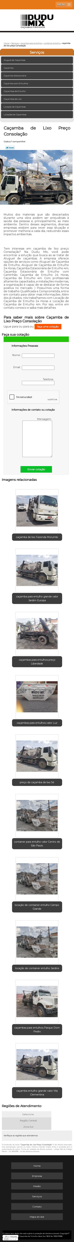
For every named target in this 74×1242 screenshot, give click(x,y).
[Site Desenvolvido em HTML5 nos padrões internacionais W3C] (10, 1239)
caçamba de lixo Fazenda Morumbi (37, 537)
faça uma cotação (48, 326)
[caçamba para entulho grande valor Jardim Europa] (37, 569)
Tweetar (10, 147)
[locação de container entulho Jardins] (37, 941)
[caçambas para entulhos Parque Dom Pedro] (37, 1000)
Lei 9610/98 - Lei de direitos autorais (24, 1151)
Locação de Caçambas (15, 106)
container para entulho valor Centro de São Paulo (37, 843)
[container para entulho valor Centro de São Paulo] (37, 814)
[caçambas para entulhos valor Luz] (37, 696)
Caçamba (8, 68)
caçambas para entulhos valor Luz (37, 722)
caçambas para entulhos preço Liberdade (37, 661)
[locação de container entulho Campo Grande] (37, 878)
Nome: (17, 355)
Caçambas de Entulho (15, 91)
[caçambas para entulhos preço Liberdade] (37, 632)
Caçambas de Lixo (13, 99)
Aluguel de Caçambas (14, 60)
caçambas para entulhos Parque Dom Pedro (37, 1029)
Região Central (28, 1120)
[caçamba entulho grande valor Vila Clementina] (37, 1063)
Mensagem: (44, 419)
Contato (37, 1206)
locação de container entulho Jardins (37, 968)
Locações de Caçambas (15, 114)
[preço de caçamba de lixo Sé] (37, 755)
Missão (37, 1186)
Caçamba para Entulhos (16, 83)
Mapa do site (37, 1216)
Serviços (37, 52)
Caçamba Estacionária (15, 75)
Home (37, 1165)
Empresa (37, 1176)
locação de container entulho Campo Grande (37, 906)
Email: (17, 367)
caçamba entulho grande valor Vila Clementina (37, 1092)
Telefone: (48, 379)
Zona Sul (28, 1126)
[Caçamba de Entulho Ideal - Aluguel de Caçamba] (37, 20)
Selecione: (28, 1114)
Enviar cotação (36, 469)
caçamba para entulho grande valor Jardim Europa (37, 598)
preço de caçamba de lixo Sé (37, 782)
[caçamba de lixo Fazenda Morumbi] (37, 510)
